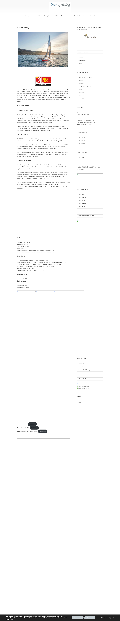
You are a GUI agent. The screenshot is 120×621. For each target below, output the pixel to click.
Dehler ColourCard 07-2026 (23, 427)
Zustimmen (77, 617)
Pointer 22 (81, 363)
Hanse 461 (81, 92)
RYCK (56, 16)
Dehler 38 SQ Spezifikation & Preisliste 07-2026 (27, 431)
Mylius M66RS (82, 197)
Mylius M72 (82, 200)
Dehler (39, 16)
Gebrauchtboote (94, 16)
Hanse (33, 16)
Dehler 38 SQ (82, 60)
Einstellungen (14, 617)
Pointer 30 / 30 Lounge (84, 370)
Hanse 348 (81, 83)
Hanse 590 (81, 98)
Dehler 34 (81, 57)
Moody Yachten (48, 16)
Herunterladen (32, 424)
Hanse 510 (81, 95)
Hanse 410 (81, 89)
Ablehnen (90, 617)
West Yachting (25, 16)
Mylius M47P (82, 207)
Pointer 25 (81, 366)
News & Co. (77, 16)
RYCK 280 (81, 157)
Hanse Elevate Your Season (85, 77)
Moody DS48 (82, 140)
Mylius (69, 16)
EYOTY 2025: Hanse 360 (85, 86)
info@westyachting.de (88, 120)
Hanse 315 (81, 80)
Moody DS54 (82, 143)
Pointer (63, 16)
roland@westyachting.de (88, 122)
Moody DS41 (82, 137)
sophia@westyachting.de (87, 124)
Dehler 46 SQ (82, 63)
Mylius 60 (81, 194)
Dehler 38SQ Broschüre (22, 424)
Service (85, 16)
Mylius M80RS (82, 203)
